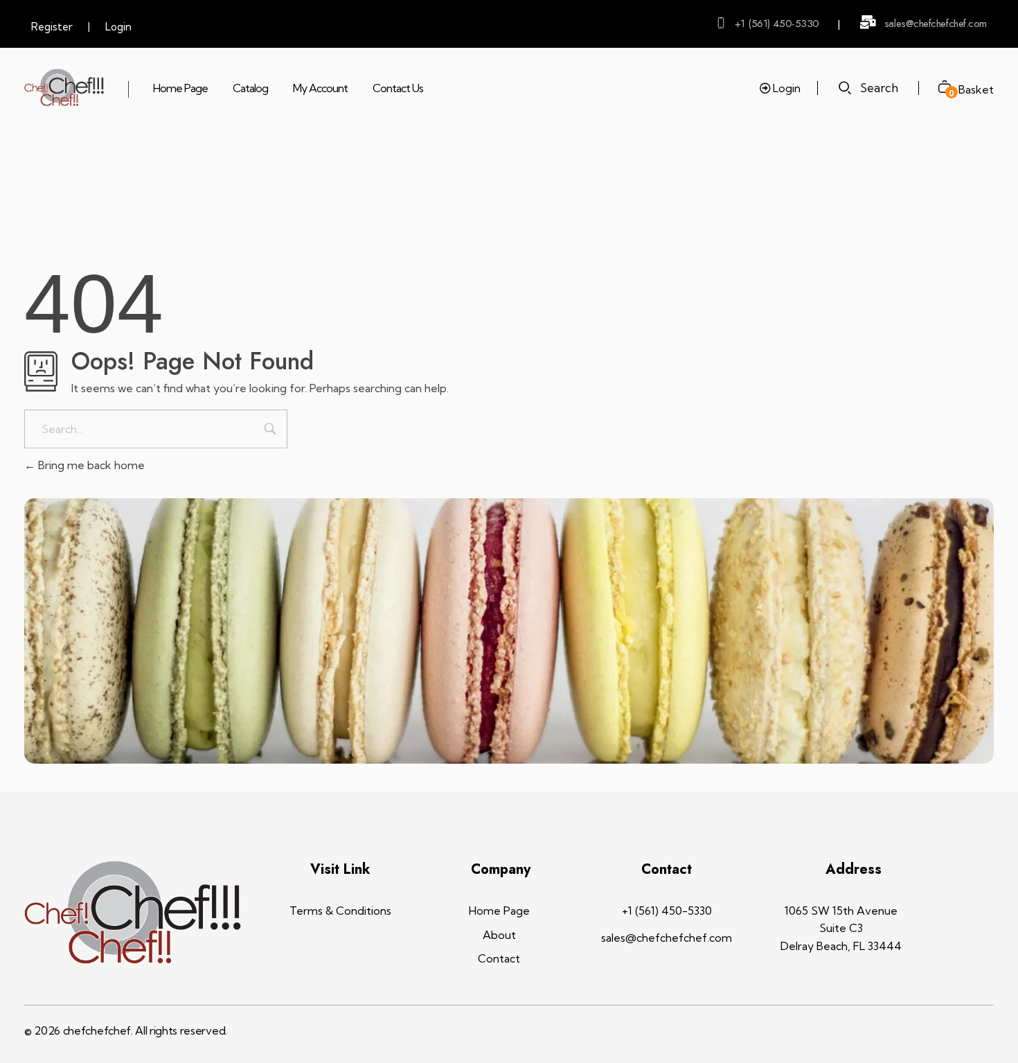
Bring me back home (90, 465)
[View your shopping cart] (939, 88)
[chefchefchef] (64, 88)
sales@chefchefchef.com (935, 23)
